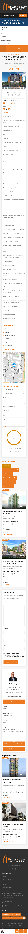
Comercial (5, 918)
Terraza (7, 338)
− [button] (5, 356)
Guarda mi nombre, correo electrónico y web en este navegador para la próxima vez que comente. (14, 656)
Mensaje (5, 727)
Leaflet (11, 382)
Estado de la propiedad (7, 34)
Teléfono (5, 720)
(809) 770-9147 (9, 15)
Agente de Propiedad (8, 486)
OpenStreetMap (17, 382)
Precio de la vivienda (9, 406)
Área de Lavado (9, 329)
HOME (4, 876)
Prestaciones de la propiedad (10, 470)
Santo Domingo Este (16, 54)
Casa (17, 914)
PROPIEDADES (7, 879)
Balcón (7, 332)
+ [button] (5, 354)
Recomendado (6, 465)
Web (5, 645)
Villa (23, 918)
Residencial (15, 918)
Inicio (7, 54)
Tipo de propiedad (6, 40)
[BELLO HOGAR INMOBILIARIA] (14, 11)
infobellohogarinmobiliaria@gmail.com (14, 906)
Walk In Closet (8, 345)
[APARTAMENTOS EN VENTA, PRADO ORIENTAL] (14, 365)
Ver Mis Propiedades (14, 702)
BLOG (4, 884)
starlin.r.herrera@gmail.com (14, 696)
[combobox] (14, 30)
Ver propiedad (14, 505)
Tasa (4, 397)
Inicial (4, 415)
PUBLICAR (23, 15)
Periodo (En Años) (8, 389)
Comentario (7, 603)
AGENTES (5, 882)
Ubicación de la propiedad (9, 478)
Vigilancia (7, 342)
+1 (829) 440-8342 (16, 689)
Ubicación (4, 27)
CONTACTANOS (7, 887)
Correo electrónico (9, 637)
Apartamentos (7, 914)
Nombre (6, 628)
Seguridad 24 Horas (10, 335)
